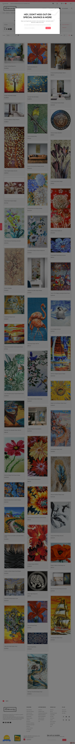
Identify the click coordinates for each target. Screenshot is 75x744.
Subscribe (48, 27)
